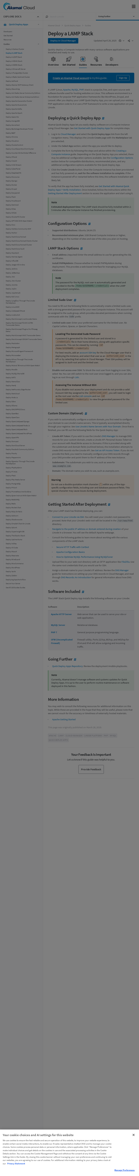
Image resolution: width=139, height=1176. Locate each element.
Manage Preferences (124, 1170)
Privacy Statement (16, 1163)
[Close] (133, 1135)
